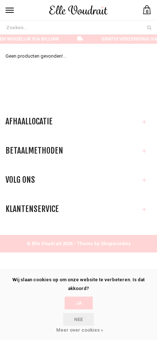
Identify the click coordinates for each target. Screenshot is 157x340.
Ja (79, 303)
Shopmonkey (116, 243)
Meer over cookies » (79, 330)
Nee (78, 319)
